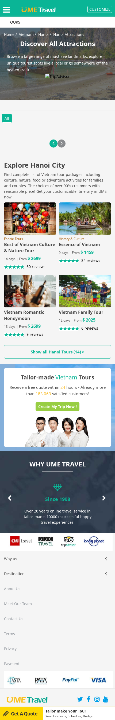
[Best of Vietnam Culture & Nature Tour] (30, 218)
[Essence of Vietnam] (85, 218)
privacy (10, 648)
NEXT (61, 144)
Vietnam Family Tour (81, 312)
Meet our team (18, 603)
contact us (13, 618)
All (7, 118)
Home (9, 34)
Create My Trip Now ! (57, 406)
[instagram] (97, 700)
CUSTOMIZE (99, 9)
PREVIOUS (53, 144)
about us (12, 588)
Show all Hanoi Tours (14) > (58, 352)
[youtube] (106, 700)
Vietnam (26, 34)
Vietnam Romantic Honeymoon (24, 315)
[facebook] (88, 700)
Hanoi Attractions (68, 34)
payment (12, 663)
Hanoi (43, 34)
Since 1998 (57, 499)
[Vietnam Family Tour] (85, 291)
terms (9, 633)
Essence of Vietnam (79, 244)
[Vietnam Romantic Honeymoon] (30, 291)
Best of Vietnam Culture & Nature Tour (29, 248)
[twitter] (80, 700)
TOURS (14, 22)
